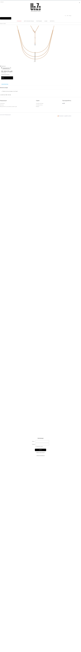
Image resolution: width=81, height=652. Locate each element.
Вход (70, 15)
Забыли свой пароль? (40, 452)
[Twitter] (9, 68)
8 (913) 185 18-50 (6, 95)
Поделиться (3, 66)
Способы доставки (39, 103)
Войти (40, 449)
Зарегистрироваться (40, 455)
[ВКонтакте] (3, 68)
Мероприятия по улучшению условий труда (8, 106)
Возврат (37, 106)
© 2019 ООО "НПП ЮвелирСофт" (5, 114)
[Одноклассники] (6, 68)
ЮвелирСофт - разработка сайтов (65, 115)
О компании (2, 103)
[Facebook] (4, 68)
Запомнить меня (40, 446)
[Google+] (7, 68)
